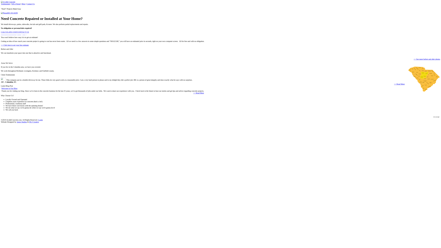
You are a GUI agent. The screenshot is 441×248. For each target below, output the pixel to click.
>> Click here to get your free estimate (15, 45)
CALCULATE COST (9, 32)
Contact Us (31, 4)
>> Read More (399, 84)
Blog (23, 4)
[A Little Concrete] (8, 2)
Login (40, 120)
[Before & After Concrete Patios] (1, 55)
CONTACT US (23, 32)
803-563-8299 (12, 13)
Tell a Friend (15, 4)
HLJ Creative (34, 122)
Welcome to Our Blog (9, 88)
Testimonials (5, 4)
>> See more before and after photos (427, 59)
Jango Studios (22, 122)
